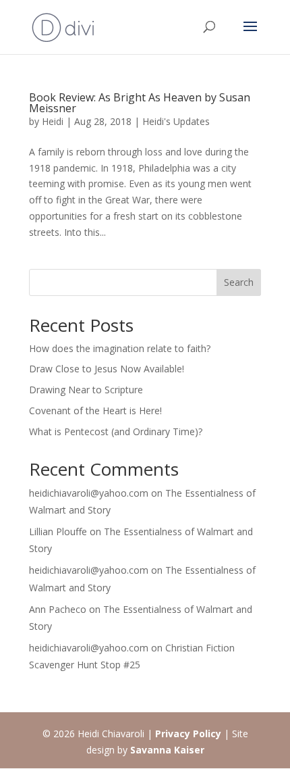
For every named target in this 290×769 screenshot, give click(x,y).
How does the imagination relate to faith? (119, 348)
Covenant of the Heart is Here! (95, 410)
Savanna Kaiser (167, 749)
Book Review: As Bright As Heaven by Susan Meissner (139, 103)
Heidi (52, 121)
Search (239, 282)
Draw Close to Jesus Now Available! (106, 368)
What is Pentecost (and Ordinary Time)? (115, 431)
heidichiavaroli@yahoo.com (88, 493)
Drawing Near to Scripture (86, 389)
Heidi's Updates (176, 121)
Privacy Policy (188, 733)
